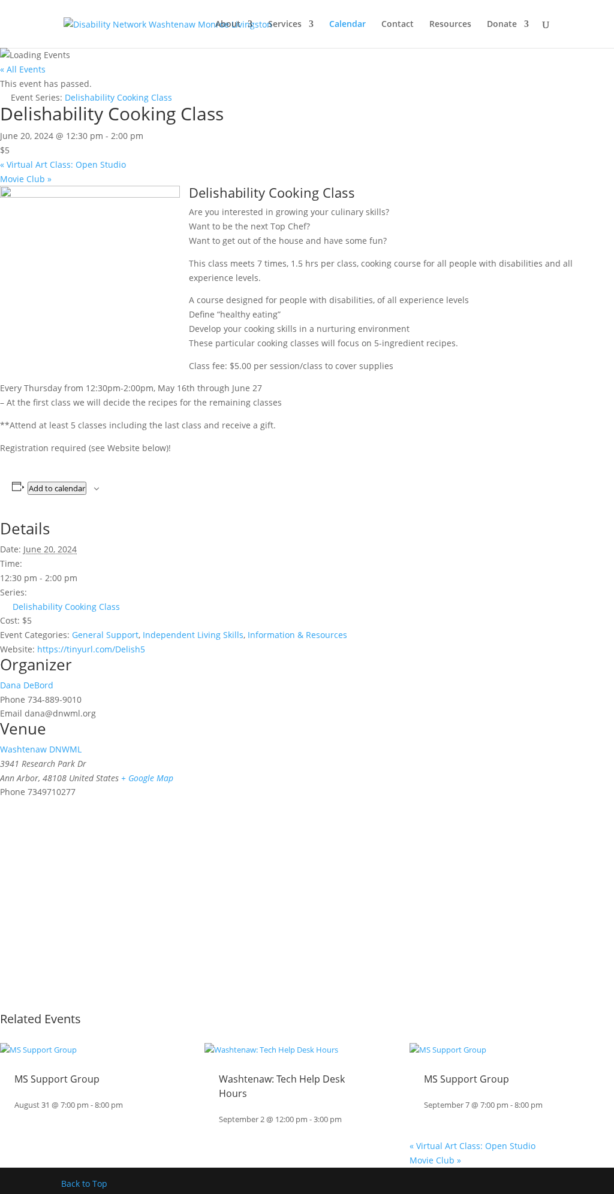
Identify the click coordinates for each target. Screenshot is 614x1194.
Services (285, 24)
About (227, 24)
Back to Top (84, 1183)
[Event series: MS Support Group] (129, 1105)
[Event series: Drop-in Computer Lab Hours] (348, 1119)
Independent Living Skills (193, 634)
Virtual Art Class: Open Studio (63, 164)
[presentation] (38, 1050)
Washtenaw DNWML (41, 749)
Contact (397, 24)
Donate (502, 24)
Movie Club (26, 179)
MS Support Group (57, 1079)
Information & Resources (297, 634)
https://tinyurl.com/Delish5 (91, 649)
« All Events (23, 69)
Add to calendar (57, 488)
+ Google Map (147, 778)
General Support (105, 634)
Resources (450, 24)
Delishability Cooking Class (66, 606)
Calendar (347, 24)
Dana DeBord (26, 685)
